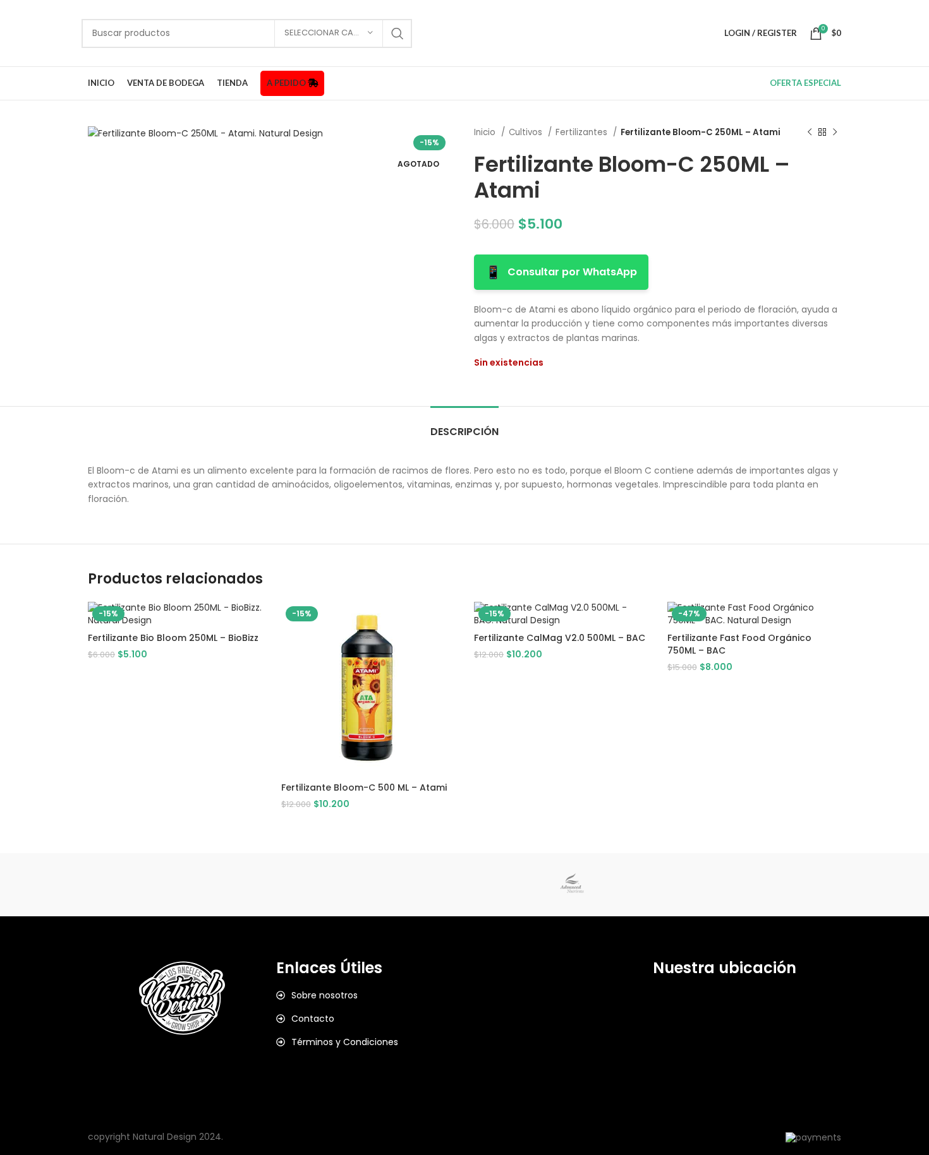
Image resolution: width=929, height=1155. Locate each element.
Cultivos (527, 132)
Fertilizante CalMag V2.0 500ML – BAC (559, 637)
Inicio (486, 132)
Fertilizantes (583, 132)
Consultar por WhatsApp (561, 272)
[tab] (464, 425)
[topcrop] (249, 884)
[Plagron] (464, 884)
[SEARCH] (397, 33)
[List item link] (370, 995)
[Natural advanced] (572, 884)
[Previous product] (809, 132)
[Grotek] (679, 884)
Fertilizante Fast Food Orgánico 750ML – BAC (739, 644)
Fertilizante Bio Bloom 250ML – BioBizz (173, 637)
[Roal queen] (357, 884)
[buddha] (787, 884)
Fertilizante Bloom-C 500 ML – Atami (364, 787)
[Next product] (835, 132)
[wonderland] (141, 884)
